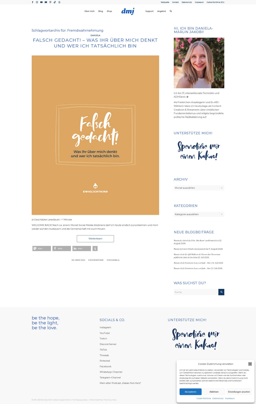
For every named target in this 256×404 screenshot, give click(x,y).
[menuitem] (165, 2)
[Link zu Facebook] (32, 2)
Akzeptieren (190, 392)
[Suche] (171, 11)
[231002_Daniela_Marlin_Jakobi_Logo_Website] (128, 11)
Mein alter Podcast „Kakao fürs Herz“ (120, 383)
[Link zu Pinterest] (50, 2)
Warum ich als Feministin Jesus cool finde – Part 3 (193, 262)
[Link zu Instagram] (37, 2)
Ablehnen (214, 392)
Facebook (105, 366)
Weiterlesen (95, 238)
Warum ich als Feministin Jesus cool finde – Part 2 (193, 268)
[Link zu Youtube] (41, 2)
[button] (250, 363)
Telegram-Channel (110, 377)
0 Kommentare (96, 260)
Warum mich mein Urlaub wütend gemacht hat (191, 249)
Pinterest (105, 360)
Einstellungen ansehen (239, 392)
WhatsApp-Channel (111, 371)
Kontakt (175, 2)
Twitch (103, 338)
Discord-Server (108, 344)
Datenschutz (218, 398)
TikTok (103, 349)
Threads (104, 355)
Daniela (95, 35)
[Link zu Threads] (59, 2)
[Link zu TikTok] (55, 2)
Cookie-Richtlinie (203, 398)
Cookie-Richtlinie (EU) (215, 2)
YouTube (105, 333)
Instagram (105, 327)
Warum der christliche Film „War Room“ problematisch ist (196, 240)
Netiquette (165, 2)
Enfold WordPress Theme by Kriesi (102, 400)
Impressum (230, 398)
